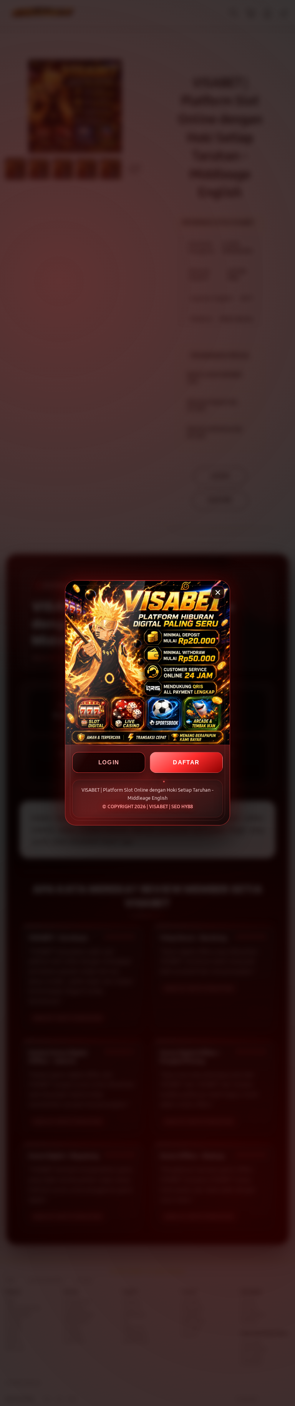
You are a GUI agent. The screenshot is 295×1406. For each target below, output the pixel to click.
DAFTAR (186, 762)
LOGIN (108, 762)
